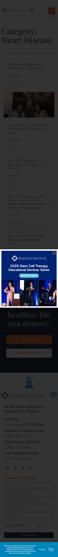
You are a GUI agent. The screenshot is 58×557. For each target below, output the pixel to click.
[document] (29, 278)
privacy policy (25, 553)
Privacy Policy (51, 549)
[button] (54, 253)
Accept (42, 549)
